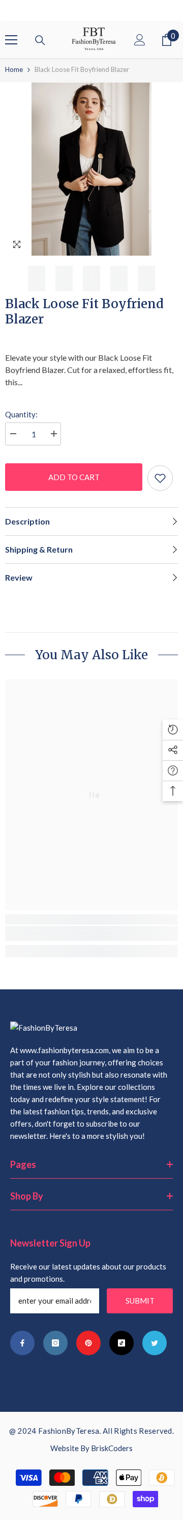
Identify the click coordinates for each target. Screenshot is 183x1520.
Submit (140, 1300)
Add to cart (74, 477)
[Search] (40, 40)
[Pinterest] (88, 1343)
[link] (91, 933)
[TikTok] (121, 1343)
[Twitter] (154, 1343)
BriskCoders (112, 1448)
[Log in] (139, 39)
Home (14, 69)
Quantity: (21, 414)
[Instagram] (55, 1343)
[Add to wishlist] (160, 478)
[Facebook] (22, 1343)
